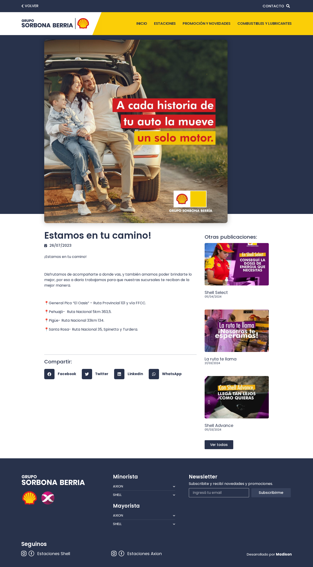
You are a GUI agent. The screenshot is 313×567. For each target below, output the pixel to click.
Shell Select (216, 292)
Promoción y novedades (207, 23)
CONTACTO (273, 6)
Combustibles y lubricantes (264, 23)
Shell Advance (219, 425)
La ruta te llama (220, 359)
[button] (29, 6)
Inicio (141, 23)
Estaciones (165, 23)
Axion (118, 486)
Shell (117, 494)
